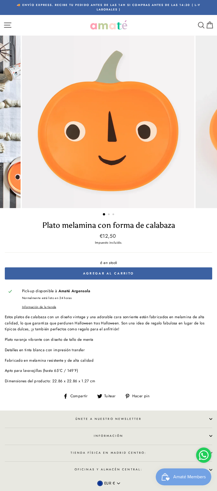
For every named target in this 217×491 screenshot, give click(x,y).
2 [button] (109, 214)
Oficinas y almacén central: (108, 469)
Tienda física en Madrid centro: (109, 453)
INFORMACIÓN (108, 436)
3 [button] (113, 214)
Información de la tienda (39, 307)
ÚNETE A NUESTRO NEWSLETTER (108, 419)
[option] (108, 7)
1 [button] (104, 214)
